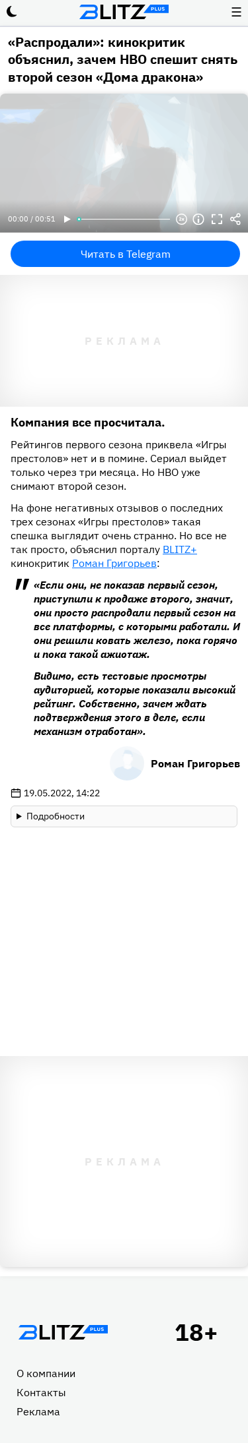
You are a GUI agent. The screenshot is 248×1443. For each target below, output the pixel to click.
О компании (46, 1373)
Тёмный (12, 12)
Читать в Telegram (126, 253)
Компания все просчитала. (88, 422)
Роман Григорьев (114, 563)
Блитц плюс (124, 12)
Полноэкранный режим (217, 219)
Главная (63, 1332)
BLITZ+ (180, 549)
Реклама (38, 1411)
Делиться (235, 219)
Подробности (55, 816)
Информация (198, 219)
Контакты (41, 1392)
